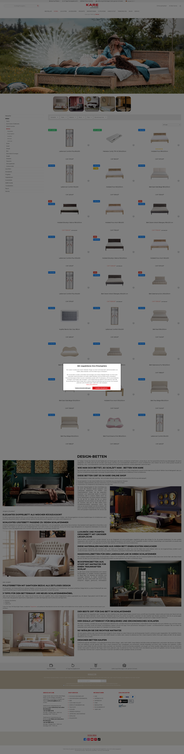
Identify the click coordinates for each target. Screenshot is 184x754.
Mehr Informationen (91, 384)
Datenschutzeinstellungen (82, 388)
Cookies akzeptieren (101, 388)
